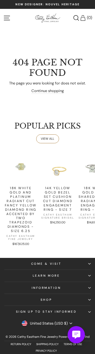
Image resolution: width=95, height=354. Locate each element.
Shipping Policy (47, 344)
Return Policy (21, 344)
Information (46, 288)
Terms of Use (73, 344)
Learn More (46, 276)
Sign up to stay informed (46, 312)
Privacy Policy (46, 350)
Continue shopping (47, 90)
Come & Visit (46, 264)
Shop (46, 300)
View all (47, 139)
